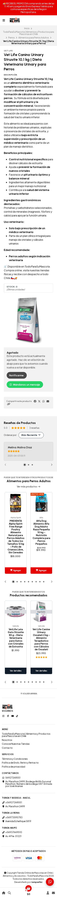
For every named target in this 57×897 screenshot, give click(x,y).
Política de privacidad (13, 766)
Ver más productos (27, 487)
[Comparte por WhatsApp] (43, 401)
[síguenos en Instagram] (3, 716)
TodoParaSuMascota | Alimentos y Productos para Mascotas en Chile (28, 32)
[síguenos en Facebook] (8, 716)
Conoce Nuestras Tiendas (16, 744)
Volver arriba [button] (29, 694)
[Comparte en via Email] (47, 401)
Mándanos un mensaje (26, 384)
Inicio (27, 28)
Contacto (7, 748)
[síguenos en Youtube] (13, 716)
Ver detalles (16, 671)
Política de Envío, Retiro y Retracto (20, 762)
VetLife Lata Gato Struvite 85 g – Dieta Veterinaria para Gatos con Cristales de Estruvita (16, 638)
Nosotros (7, 740)
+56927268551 (13, 802)
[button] (8, 404)
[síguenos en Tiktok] (17, 716)
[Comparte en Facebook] (35, 401)
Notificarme (16, 375)
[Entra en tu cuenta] (48, 892)
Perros (11, 37)
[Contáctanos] (53, 892)
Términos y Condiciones (15, 759)
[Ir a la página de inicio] (4, 892)
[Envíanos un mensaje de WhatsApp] (50, 882)
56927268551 (13, 777)
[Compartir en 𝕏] (39, 401)
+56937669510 (13, 832)
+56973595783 (13, 817)
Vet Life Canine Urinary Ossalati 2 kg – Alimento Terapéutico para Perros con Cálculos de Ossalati (41, 639)
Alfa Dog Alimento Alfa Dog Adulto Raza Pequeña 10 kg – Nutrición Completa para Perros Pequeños (41, 532)
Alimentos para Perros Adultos (33, 37)
